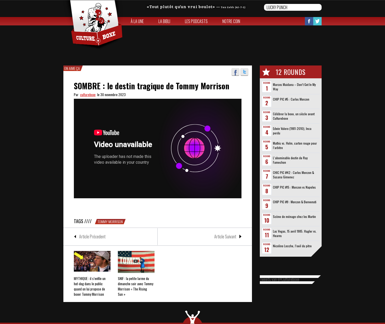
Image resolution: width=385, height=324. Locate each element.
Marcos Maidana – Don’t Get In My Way (294, 86)
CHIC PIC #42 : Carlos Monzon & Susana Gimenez (293, 174)
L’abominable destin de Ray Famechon (290, 160)
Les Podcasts (196, 21)
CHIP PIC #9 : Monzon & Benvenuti (294, 202)
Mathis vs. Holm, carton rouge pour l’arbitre (295, 145)
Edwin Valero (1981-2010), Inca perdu (292, 130)
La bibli (164, 21)
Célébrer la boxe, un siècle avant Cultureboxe (294, 116)
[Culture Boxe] (93, 25)
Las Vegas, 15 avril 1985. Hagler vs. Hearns (295, 233)
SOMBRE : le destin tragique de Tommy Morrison (151, 86)
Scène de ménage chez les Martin (294, 216)
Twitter (317, 21)
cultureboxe (88, 94)
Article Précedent (92, 236)
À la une (137, 21)
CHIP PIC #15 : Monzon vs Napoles (294, 187)
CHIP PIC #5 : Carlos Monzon (291, 99)
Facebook (309, 21)
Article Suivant (225, 236)
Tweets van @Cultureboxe (279, 279)
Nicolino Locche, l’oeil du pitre (292, 246)
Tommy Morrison (110, 221)
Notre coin (231, 21)
